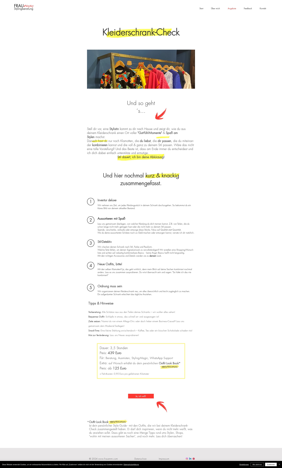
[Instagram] (187, 458)
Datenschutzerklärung (131, 464)
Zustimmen (271, 464)
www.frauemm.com (108, 458)
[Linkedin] (190, 458)
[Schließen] (279, 464)
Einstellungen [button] (244, 464)
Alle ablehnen (257, 464)
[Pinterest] (193, 458)
